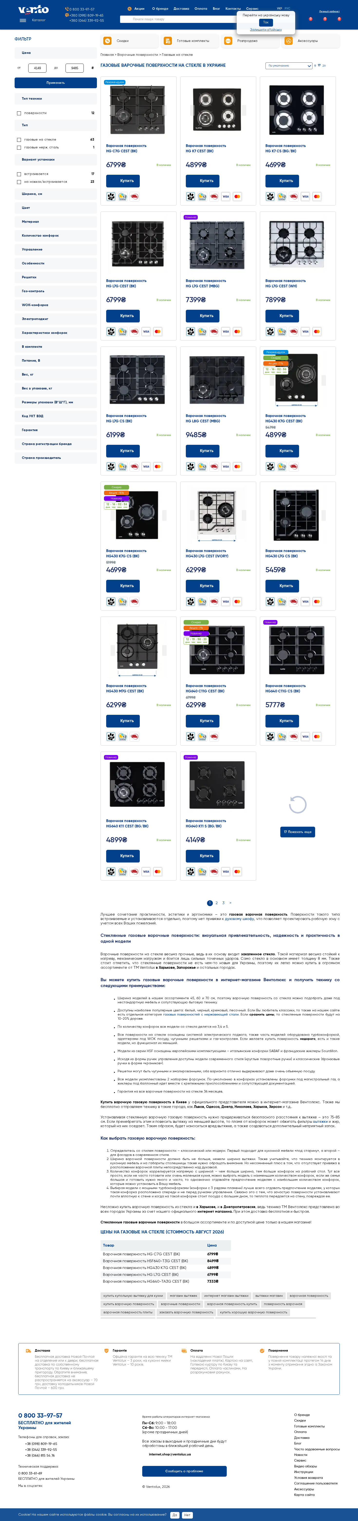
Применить (56, 83)
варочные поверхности (180, 1304)
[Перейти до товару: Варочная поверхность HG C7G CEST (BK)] (138, 110)
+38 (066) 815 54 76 (40, 1455)
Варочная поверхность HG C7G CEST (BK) (141, 1254)
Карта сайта (304, 1495)
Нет (187, 1515)
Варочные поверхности (137, 55)
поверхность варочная (283, 1304)
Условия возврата (308, 1478)
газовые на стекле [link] (40, 139)
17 (319, 65)
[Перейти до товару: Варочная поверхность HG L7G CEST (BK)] (138, 245)
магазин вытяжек (183, 1296)
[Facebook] (22, 1493)
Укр (279, 8)
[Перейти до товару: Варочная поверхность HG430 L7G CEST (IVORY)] (218, 515)
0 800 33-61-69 (30, 1473)
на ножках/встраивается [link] (45, 182)
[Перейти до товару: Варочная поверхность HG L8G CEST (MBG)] (218, 380)
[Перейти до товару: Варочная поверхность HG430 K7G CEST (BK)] (297, 380)
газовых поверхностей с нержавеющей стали (201, 1014)
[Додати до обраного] (169, 181)
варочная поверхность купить (232, 1304)
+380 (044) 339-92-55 (86, 20)
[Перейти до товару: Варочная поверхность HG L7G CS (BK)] (138, 380)
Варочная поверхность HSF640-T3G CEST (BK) (145, 1261)
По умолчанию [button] (279, 65)
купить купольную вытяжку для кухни (133, 1296)
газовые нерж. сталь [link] (41, 147)
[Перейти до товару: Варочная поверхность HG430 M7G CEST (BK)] (138, 650)
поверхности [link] (35, 113)
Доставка (302, 1438)
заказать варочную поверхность (186, 1312)
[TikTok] (47, 1493)
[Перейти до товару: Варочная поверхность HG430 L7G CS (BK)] (297, 515)
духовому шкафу (239, 919)
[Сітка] (332, 65)
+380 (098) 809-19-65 (86, 15)
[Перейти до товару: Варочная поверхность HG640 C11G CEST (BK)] (218, 650)
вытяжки (320, 1122)
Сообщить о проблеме (184, 1471)
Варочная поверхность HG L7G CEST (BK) (141, 1275)
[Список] (338, 65)
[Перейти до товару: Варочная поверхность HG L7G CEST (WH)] (297, 245)
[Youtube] (39, 1493)
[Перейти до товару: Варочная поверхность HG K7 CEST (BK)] (218, 110)
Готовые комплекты (309, 1426)
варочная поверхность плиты (128, 1312)
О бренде (302, 1415)
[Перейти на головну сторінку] (33, 14)
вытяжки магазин (269, 1296)
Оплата (300, 1432)
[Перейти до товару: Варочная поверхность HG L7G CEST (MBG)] (218, 245)
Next (164, 110)
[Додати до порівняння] (160, 181)
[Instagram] (30, 1493)
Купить (127, 181)
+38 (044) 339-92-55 (41, 1450)
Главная (107, 55)
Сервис (300, 1460)
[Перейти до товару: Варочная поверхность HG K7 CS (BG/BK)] (297, 110)
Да (175, 1515)
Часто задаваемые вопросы (317, 1449)
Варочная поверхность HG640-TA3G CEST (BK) (146, 1282)
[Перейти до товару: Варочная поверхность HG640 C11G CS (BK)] (297, 650)
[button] (32, 20)
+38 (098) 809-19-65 (41, 1444)
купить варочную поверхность (129, 1304)
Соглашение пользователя (316, 1483)
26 (324, 65)
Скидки (300, 1420)
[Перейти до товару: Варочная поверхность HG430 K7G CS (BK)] (138, 515)
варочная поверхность (309, 1296)
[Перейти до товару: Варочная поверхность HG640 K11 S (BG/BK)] (218, 786)
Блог (297, 1443)
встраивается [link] (36, 174)
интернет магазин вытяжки (226, 1296)
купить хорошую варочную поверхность (253, 1312)
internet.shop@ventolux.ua (170, 1454)
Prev (113, 110)
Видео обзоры (305, 1466)
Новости (300, 1455)
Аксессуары (304, 1489)
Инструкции (303, 1472)
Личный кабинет (329, 11)
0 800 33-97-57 (81, 9)
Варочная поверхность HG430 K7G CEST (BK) (144, 1268)
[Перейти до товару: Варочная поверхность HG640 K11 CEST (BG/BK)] (138, 786)
